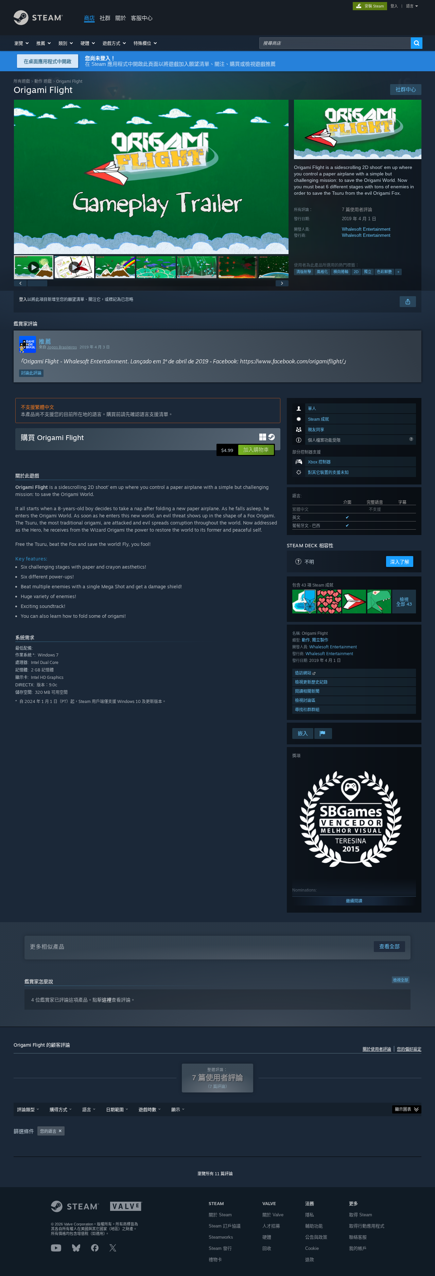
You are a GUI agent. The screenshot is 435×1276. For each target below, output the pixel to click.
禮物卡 (215, 1259)
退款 (309, 1259)
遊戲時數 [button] (147, 1109)
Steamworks (221, 1237)
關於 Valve (272, 1214)
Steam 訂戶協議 (225, 1226)
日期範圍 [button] (115, 1109)
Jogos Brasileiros (62, 347)
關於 (120, 18)
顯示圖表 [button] (403, 1109)
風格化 (322, 272)
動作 (306, 640)
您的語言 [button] (48, 1131)
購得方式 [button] (58, 1109)
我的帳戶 (358, 1248)
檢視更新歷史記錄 (311, 682)
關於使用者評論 (377, 1049)
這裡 (106, 1000)
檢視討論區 (305, 700)
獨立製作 (320, 640)
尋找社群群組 (307, 709)
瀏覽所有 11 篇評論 (215, 1174)
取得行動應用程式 (366, 1226)
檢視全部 (400, 980)
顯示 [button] (175, 1109)
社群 (105, 18)
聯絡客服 (358, 1237)
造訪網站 (304, 672)
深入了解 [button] (399, 562)
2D (356, 272)
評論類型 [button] (26, 1109)
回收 (266, 1248)
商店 (89, 18)
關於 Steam (220, 1214)
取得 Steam (360, 1214)
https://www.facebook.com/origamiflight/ (291, 361)
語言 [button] (86, 1109)
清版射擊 (303, 272)
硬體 (266, 1237)
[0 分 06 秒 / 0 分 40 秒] (151, 177)
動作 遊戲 (43, 81)
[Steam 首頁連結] (38, 23)
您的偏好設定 (409, 1049)
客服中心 (142, 18)
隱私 (309, 1214)
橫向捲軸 (340, 272)
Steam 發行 (220, 1248)
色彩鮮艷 (384, 272)
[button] (22, 43)
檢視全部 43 (404, 601)
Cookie (312, 1248)
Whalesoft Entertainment (366, 229)
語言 (410, 6)
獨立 (367, 272)
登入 (394, 6)
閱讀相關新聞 (307, 691)
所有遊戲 (22, 81)
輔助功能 (314, 1226)
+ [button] (398, 272)
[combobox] (335, 43)
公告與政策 (316, 1237)
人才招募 (271, 1226)
